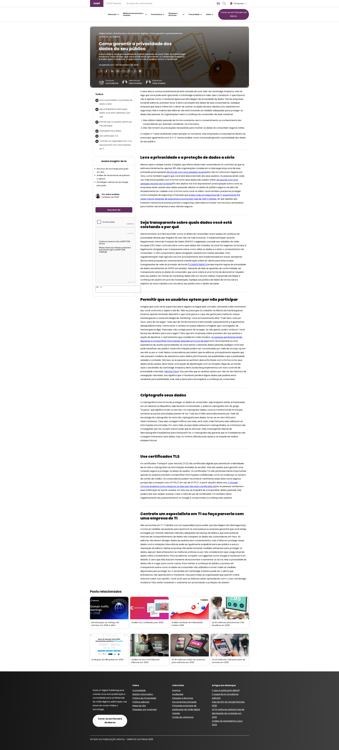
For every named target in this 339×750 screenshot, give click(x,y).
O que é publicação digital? (226, 690)
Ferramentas (156, 14)
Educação (112, 14)
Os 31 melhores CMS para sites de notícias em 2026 (228, 661)
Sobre (208, 14)
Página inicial (105, 33)
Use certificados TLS (108, 136)
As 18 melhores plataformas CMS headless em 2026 (228, 624)
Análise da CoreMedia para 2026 (147, 622)
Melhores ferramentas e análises (133, 14)
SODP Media (113, 3)
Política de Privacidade (144, 698)
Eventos (176, 690)
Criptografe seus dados (110, 131)
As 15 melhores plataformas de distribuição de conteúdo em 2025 (228, 713)
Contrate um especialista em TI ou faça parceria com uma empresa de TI (115, 145)
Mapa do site (139, 705)
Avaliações (177, 694)
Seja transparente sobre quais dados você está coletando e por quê (114, 113)
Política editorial (140, 701)
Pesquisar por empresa (144, 709)
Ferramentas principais (184, 701)
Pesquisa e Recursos (173, 14)
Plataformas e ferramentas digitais (130, 33)
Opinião (176, 713)
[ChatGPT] (118, 71)
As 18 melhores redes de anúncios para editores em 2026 (188, 661)
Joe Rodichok (111, 83)
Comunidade (194, 14)
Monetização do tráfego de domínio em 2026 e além (105, 624)
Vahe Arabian (135, 83)
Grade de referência (139, 3)
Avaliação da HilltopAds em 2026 (107, 659)
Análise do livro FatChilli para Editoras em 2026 (145, 661)
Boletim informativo (142, 694)
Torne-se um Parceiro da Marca (233, 14)
